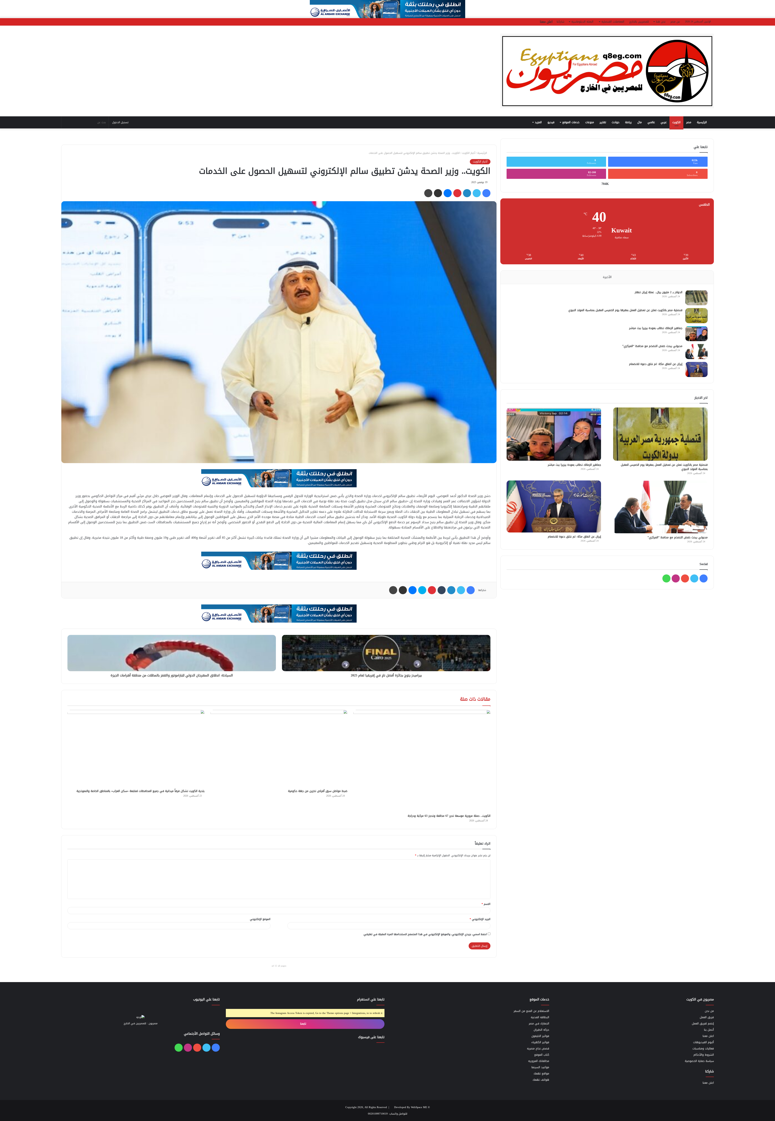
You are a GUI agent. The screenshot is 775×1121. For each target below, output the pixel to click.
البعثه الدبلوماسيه (582, 21)
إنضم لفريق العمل (703, 1023)
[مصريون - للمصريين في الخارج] (607, 71)
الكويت (676, 122)
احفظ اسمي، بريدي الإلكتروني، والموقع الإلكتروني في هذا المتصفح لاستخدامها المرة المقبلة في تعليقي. (425, 934)
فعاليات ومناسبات (703, 1048)
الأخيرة (607, 277)
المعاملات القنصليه (612, 21)
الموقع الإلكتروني (260, 919)
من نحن (709, 1011)
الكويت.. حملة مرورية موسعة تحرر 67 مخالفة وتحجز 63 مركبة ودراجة (449, 816)
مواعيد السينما (540, 1067)
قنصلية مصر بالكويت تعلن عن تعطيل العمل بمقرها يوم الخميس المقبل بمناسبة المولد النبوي (625, 310)
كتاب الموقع (541, 1054)
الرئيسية (702, 122)
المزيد (538, 122)
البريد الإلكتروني (480, 919)
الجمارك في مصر (539, 1023)
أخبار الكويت (468, 152)
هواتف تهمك (541, 1079)
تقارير (603, 122)
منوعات (589, 122)
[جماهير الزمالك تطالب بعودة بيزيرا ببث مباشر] (696, 333)
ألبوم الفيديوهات (703, 1042)
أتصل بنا (709, 1029)
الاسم (486, 903)
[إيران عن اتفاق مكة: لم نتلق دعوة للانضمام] (696, 369)
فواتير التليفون (540, 1036)
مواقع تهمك (541, 1073)
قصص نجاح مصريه (538, 1048)
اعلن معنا (546, 22)
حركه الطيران (541, 1029)
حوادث (615, 122)
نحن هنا (660, 21)
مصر (688, 122)
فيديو (551, 122)
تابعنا (303, 1023)
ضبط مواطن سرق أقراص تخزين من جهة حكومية (317, 791)
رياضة (628, 122)
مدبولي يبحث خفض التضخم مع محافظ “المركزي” (652, 346)
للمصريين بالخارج (639, 21)
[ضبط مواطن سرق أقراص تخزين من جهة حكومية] (279, 748)
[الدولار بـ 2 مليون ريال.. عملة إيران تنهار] (696, 297)
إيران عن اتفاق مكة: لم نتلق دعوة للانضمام (655, 364)
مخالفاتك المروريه (538, 1061)
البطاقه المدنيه (540, 1017)
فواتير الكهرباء (540, 1042)
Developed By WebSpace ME (410, 1107)
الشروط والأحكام (703, 1054)
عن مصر (675, 21)
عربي (664, 122)
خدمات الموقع (570, 122)
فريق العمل (707, 1017)
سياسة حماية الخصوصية (699, 1061)
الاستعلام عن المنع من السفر (531, 1011)
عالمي (651, 122)
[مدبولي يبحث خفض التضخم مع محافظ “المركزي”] (696, 351)
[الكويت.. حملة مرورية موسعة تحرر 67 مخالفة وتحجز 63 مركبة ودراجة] (421, 761)
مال (639, 122)
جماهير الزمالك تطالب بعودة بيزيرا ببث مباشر (655, 328)
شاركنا (560, 21)
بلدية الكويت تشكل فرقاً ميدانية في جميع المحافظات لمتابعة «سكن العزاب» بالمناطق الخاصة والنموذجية (140, 791)
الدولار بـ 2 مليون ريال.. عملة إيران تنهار (658, 292)
